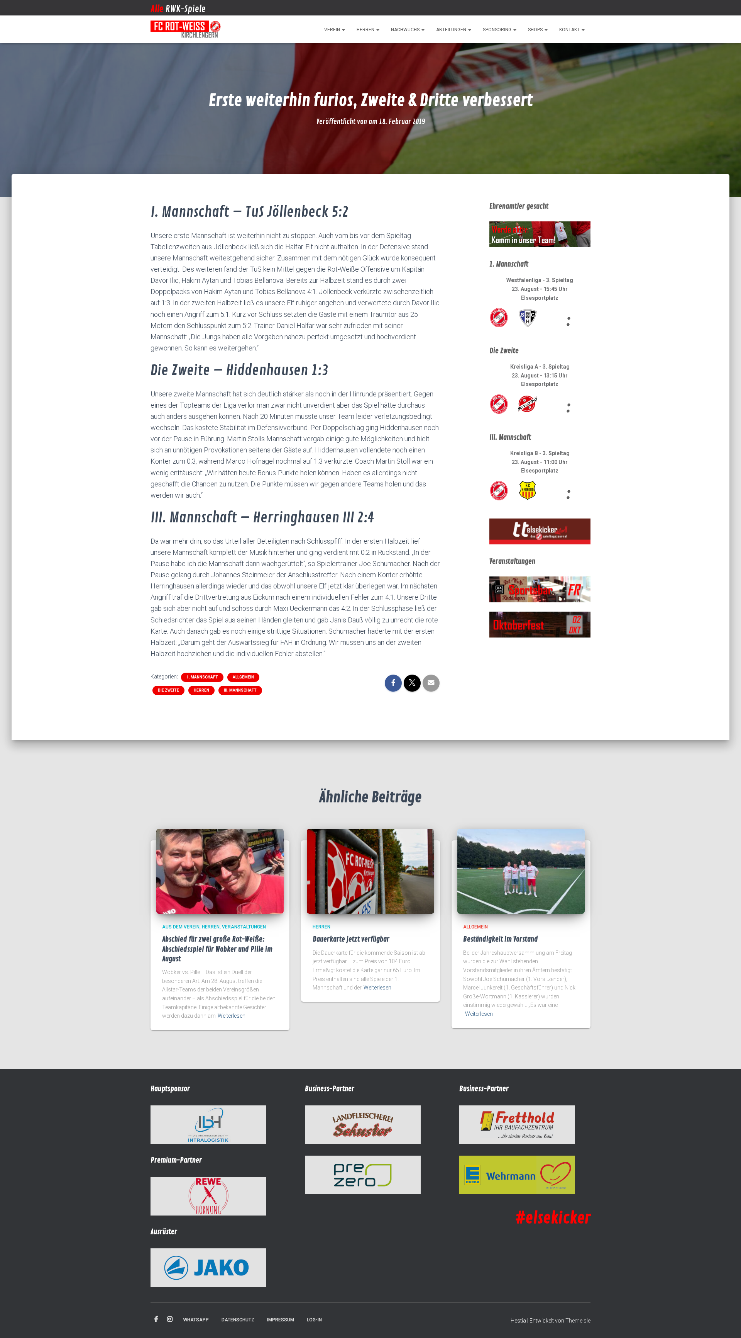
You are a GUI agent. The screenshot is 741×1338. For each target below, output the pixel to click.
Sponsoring (498, 29)
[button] (343, 29)
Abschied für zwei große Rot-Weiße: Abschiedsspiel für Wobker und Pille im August (217, 949)
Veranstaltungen (244, 927)
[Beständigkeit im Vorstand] (521, 871)
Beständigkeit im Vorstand (500, 939)
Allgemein (243, 677)
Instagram (169, 1319)
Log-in (314, 1320)
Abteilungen (451, 29)
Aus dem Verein (181, 927)
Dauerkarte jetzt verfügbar (351, 939)
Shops (536, 29)
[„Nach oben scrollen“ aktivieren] (726, 1322)
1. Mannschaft (202, 677)
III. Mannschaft (240, 690)
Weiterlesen (231, 1016)
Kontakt (570, 29)
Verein (332, 29)
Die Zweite (168, 690)
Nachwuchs (406, 29)
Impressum (280, 1320)
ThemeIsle (577, 1321)
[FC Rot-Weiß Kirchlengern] (186, 29)
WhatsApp (196, 1320)
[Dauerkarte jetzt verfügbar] (370, 871)
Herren (366, 29)
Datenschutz (238, 1320)
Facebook (156, 1319)
